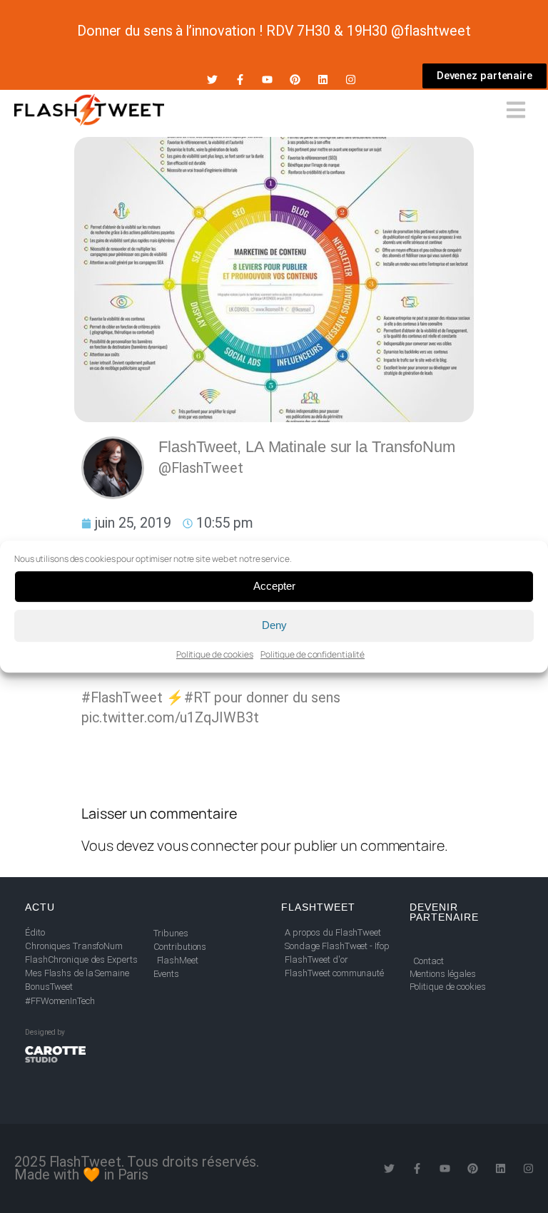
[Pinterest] (295, 79)
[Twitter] (212, 79)
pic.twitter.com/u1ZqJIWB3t (169, 718)
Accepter (274, 586)
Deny (274, 625)
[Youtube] (267, 79)
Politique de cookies (214, 654)
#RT (197, 698)
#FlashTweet (122, 698)
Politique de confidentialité (312, 654)
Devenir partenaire (444, 912)
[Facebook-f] (240, 79)
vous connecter (207, 845)
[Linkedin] (323, 79)
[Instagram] (350, 79)
